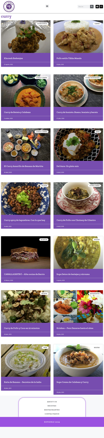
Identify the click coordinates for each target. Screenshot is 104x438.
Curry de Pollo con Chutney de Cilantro (76, 220)
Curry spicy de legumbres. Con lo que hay (24, 220)
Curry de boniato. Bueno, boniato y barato (77, 112)
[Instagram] (101, 6)
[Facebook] (97, 6)
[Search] (92, 6)
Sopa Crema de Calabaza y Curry (73, 382)
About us (52, 402)
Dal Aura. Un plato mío (68, 166)
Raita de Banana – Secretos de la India (22, 382)
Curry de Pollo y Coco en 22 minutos (22, 328)
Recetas (52, 406)
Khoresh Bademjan (13, 58)
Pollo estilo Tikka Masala (69, 58)
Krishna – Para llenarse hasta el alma (75, 328)
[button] (47, 6)
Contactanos (52, 414)
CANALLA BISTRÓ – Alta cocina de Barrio (24, 274)
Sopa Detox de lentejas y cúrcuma (73, 274)
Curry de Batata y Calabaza (17, 112)
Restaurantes (52, 410)
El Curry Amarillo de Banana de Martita (23, 166)
